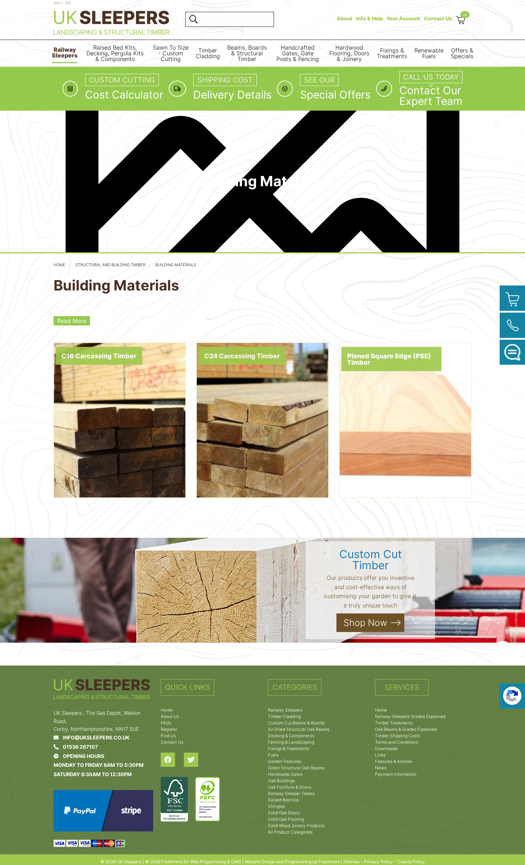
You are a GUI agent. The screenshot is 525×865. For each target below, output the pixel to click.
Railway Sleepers (65, 52)
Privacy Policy (378, 861)
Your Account (403, 18)
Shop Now (365, 622)
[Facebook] (172, 760)
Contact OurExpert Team (430, 95)
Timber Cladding (208, 53)
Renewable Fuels (429, 53)
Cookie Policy (411, 861)
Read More (71, 320)
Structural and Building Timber (110, 264)
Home (59, 264)
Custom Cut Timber (370, 559)
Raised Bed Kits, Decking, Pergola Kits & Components (115, 53)
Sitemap (351, 861)
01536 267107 (78, 747)
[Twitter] (195, 760)
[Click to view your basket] (512, 298)
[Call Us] (512, 325)
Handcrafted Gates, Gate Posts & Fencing (297, 53)
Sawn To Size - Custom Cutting (171, 53)
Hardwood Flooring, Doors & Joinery (349, 53)
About (344, 18)
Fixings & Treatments (392, 53)
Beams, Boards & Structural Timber (247, 53)
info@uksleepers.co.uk (94, 737)
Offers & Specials (462, 53)
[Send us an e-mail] (512, 352)
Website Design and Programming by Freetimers (292, 861)
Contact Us (438, 18)
